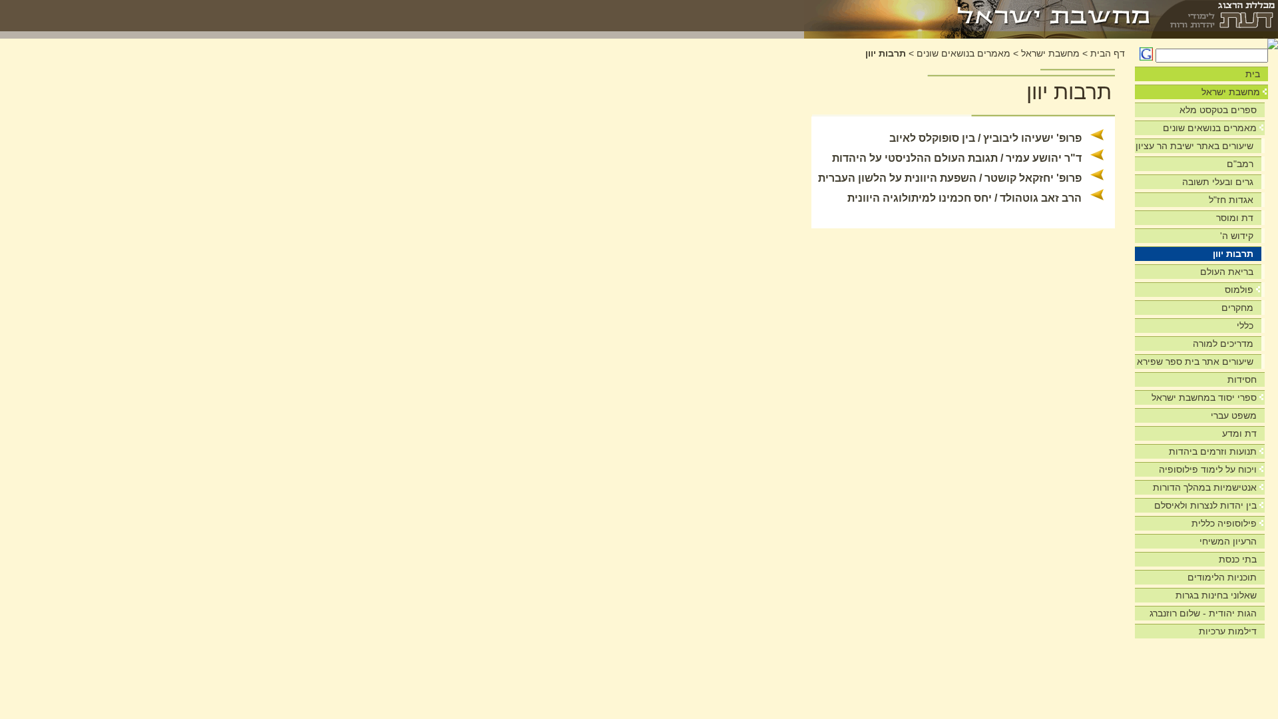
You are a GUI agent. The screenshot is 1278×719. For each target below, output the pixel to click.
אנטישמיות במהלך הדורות (1205, 487)
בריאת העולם (1226, 271)
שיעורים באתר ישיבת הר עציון (1194, 145)
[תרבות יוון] (978, 15)
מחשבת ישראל (1230, 92)
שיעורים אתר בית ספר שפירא (1195, 361)
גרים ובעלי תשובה (1217, 181)
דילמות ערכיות (1228, 631)
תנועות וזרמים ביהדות (1213, 451)
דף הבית (1107, 54)
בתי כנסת (1238, 559)
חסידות (1242, 379)
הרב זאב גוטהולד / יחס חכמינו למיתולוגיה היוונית (964, 198)
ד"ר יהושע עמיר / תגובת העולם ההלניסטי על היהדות (957, 158)
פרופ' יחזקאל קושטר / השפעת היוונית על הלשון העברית (950, 178)
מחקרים (1237, 307)
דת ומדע (1239, 433)
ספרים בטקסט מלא (1218, 110)
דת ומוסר (1234, 217)
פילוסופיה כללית (1224, 523)
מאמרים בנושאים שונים (1210, 127)
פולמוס (1239, 289)
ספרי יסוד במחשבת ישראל (1204, 397)
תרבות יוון (1233, 253)
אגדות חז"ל (1231, 199)
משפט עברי (1234, 415)
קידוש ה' (1236, 235)
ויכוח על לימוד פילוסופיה (1208, 469)
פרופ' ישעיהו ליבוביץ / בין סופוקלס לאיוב (985, 138)
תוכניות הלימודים (1222, 577)
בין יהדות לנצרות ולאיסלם (1205, 505)
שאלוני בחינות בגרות (1216, 595)
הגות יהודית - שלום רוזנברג (1203, 613)
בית (1252, 74)
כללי (1245, 325)
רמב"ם (1240, 163)
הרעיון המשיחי (1228, 541)
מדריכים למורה (1223, 343)
